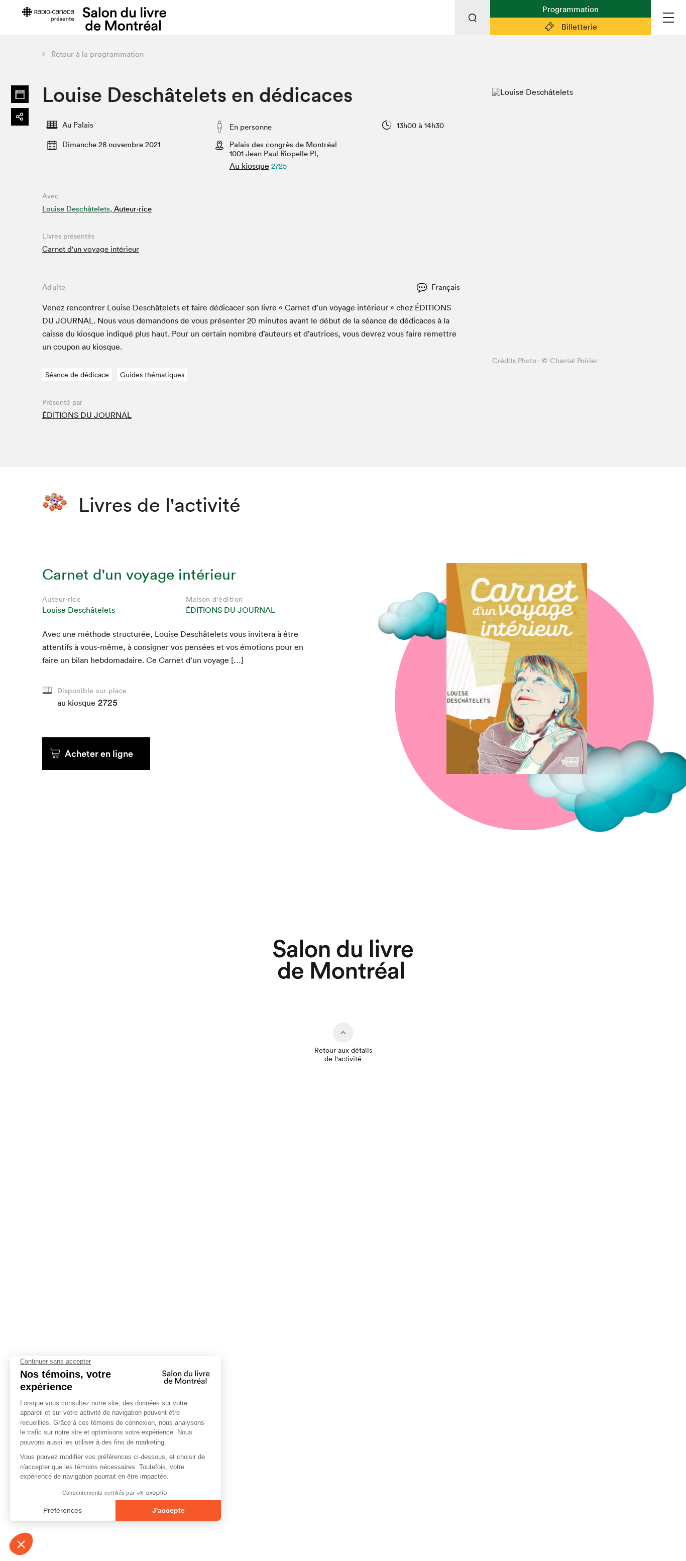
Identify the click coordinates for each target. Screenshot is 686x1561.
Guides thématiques (152, 374)
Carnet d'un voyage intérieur (90, 249)
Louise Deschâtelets (78, 610)
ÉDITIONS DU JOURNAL (87, 415)
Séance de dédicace (77, 374)
